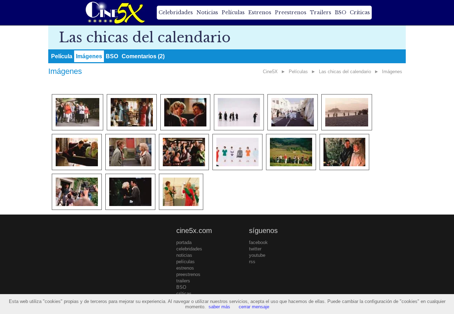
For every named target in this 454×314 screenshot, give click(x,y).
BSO (340, 12)
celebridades (189, 248)
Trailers (320, 12)
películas (185, 261)
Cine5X (270, 71)
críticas (184, 293)
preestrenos (188, 274)
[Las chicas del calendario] (77, 112)
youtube (257, 255)
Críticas (360, 12)
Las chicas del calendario (345, 71)
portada (184, 242)
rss (252, 261)
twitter (255, 248)
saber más (219, 306)
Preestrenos (290, 12)
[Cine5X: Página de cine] (114, 12)
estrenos (185, 268)
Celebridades (176, 12)
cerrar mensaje (254, 306)
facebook (258, 242)
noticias (184, 255)
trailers (183, 280)
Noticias (207, 12)
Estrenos (259, 12)
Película (61, 56)
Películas (233, 12)
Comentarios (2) (143, 56)
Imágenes (89, 56)
